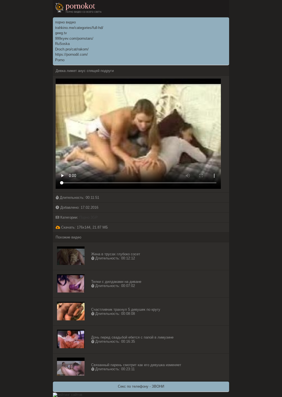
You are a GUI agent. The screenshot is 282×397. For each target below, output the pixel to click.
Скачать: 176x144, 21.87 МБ (84, 227)
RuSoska (62, 44)
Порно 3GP (88, 217)
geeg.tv (61, 33)
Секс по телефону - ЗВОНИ (141, 386)
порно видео (65, 22)
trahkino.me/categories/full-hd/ (79, 28)
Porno (59, 60)
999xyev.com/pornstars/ (74, 38)
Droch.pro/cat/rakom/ (72, 49)
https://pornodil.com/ (71, 54)
